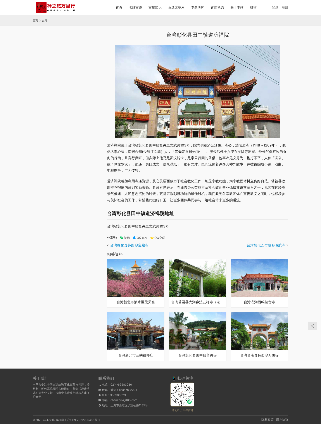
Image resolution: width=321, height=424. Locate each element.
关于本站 (236, 7)
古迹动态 (217, 7)
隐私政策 (267, 419)
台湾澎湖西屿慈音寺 (259, 302)
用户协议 (282, 419)
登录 (275, 7)
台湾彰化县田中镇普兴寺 (197, 355)
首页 (119, 7)
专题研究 (197, 7)
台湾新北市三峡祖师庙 (135, 355)
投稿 (253, 7)
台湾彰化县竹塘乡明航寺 (266, 245)
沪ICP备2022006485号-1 (83, 420)
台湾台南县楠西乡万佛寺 (259, 355)
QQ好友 (142, 238)
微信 (125, 238)
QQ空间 (159, 238)
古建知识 (155, 7)
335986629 (118, 395)
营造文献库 (176, 7)
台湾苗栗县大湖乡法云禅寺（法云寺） (197, 302)
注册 (285, 7)
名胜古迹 (135, 7)
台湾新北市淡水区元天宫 (136, 302)
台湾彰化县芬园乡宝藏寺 (129, 245)
